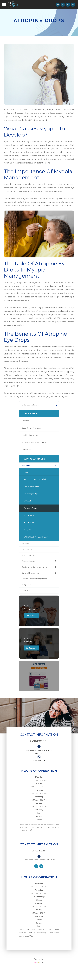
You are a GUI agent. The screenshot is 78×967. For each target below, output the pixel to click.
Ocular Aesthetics (31, 486)
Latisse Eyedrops (31, 494)
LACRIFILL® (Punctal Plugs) (36, 537)
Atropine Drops (30, 508)
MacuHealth (29, 515)
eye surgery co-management (34, 567)
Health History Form (30, 435)
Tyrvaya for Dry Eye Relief (35, 479)
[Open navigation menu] (4, 5)
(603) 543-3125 (39, 761)
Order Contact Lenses (31, 428)
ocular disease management (34, 579)
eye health (26, 590)
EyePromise (29, 523)
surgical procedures (30, 573)
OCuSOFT (28, 501)
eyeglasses (26, 585)
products (26, 465)
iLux (26, 472)
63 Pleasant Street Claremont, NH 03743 (39, 751)
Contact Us (26, 450)
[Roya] (39, 962)
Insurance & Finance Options (34, 442)
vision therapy (28, 555)
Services (25, 421)
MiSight (27, 530)
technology (27, 549)
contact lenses (28, 561)
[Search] (55, 404)
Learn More (31, 615)
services (25, 544)
